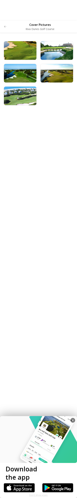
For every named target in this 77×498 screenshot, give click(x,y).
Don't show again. (38, 495)
